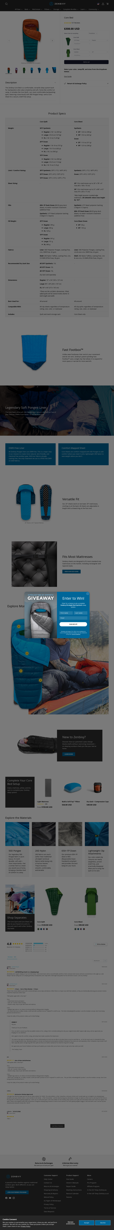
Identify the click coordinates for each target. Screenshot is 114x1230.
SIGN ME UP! (73, 624)
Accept (86, 1223)
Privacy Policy (25, 1226)
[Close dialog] (88, 594)
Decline (102, 1223)
